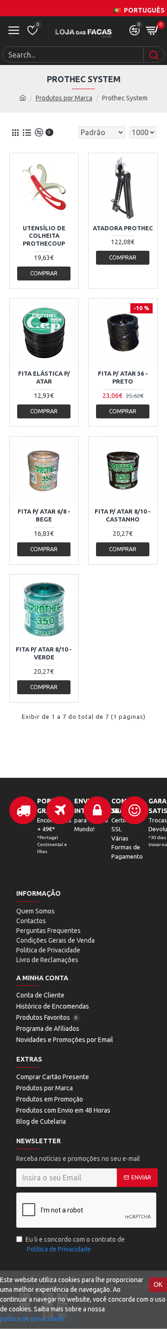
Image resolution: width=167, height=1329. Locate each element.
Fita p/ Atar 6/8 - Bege (44, 515)
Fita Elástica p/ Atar (44, 377)
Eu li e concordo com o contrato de (75, 1244)
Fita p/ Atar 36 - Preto (123, 377)
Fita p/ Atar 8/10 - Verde (44, 653)
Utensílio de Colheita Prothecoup (44, 236)
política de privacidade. (32, 1318)
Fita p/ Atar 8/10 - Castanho (123, 515)
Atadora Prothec (123, 228)
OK (158, 1284)
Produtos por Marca (64, 98)
